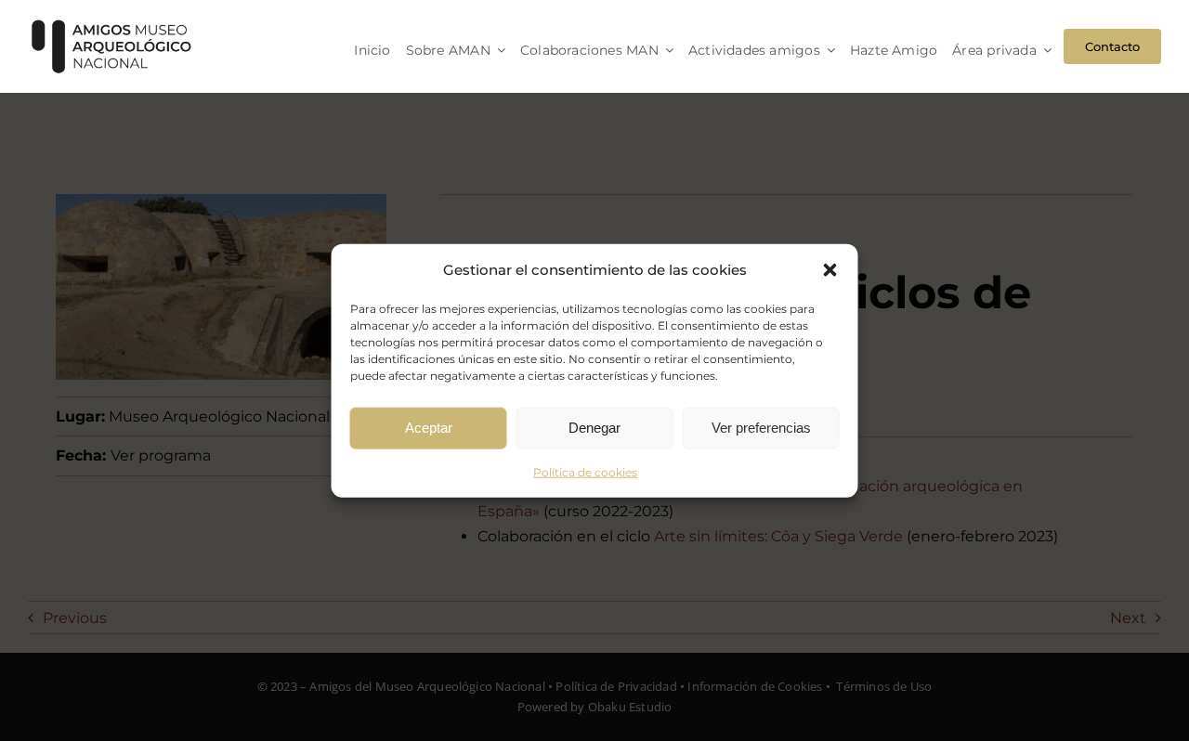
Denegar (594, 428)
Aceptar (428, 428)
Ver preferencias (761, 428)
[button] (830, 269)
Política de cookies (585, 471)
